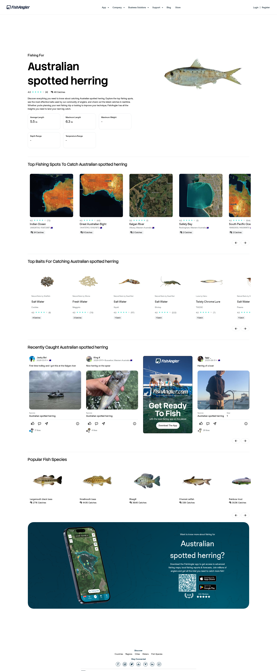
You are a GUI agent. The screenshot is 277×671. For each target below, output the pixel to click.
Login (255, 7)
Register (266, 7)
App (104, 7)
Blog (169, 7)
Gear (228, 413)
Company (117, 7)
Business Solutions (137, 7)
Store (177, 7)
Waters (145, 654)
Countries (119, 654)
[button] (236, 242)
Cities (137, 654)
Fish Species (156, 654)
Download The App (168, 425)
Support (156, 7)
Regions (129, 654)
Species (32, 413)
